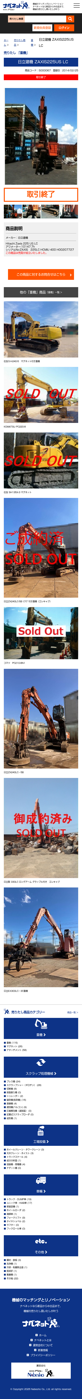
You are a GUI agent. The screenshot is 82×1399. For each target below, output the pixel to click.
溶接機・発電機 (14, 1164)
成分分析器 (12, 1160)
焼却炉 (10, 1271)
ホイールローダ (14, 1210)
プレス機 (11, 1081)
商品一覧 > (72, 1012)
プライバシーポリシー (43, 1355)
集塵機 (10, 1275)
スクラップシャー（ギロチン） (21, 1085)
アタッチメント (14, 1050)
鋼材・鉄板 (12, 1260)
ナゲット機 (12, 1168)
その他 (40, 1252)
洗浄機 (10, 1264)
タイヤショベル (14, 1221)
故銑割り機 (12, 1092)
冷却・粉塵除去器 (15, 1267)
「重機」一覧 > (54, 292)
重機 (39, 1034)
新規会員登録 (42, 27)
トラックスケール (15, 1157)
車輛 (39, 1191)
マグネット (12, 1046)
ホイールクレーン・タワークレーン (23, 1150)
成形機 (10, 1118)
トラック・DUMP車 (16, 1199)
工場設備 (40, 1141)
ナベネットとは (42, 1340)
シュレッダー (13, 1096)
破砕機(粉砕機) (14, 1100)
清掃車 (10, 1214)
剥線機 (10, 1103)
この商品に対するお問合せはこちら (41, 274)
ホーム (43, 1335)
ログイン (64, 27)
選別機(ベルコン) (15, 1107)
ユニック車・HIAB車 (17, 1203)
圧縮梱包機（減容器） (17, 1111)
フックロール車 (14, 1229)
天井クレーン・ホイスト (18, 1153)
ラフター (11, 1225)
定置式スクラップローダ (18, 1114)
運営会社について (43, 1345)
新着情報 (43, 1350)
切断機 (10, 1089)
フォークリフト (14, 1218)
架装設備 (11, 1206)
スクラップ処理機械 (40, 1073)
